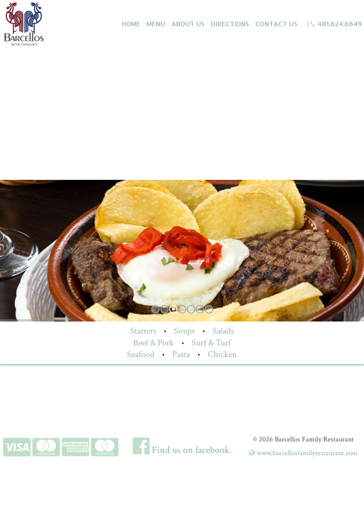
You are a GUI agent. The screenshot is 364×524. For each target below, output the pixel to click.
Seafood (140, 354)
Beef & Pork (153, 343)
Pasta (181, 354)
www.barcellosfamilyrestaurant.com (306, 453)
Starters (143, 331)
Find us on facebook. (191, 450)
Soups (184, 331)
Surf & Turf (211, 343)
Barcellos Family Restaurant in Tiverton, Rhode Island (50, 24)
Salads (223, 331)
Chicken (222, 354)
